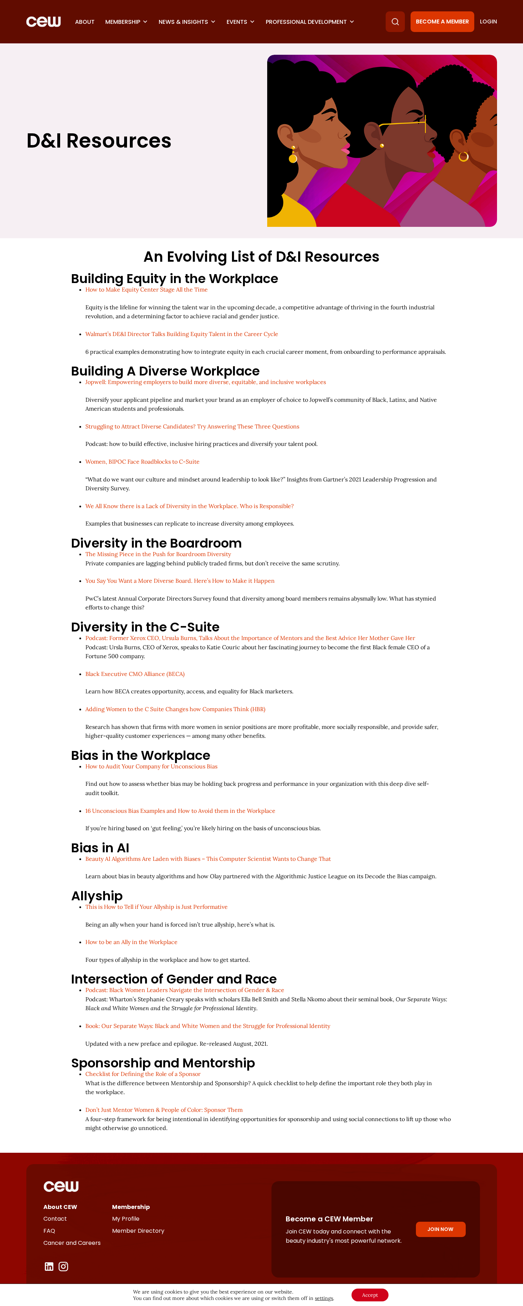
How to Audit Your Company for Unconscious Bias (151, 766)
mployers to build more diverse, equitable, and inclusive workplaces (205, 381)
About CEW (60, 1207)
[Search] (395, 21)
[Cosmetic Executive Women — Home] (43, 21)
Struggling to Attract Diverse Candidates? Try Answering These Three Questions (192, 426)
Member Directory (138, 1231)
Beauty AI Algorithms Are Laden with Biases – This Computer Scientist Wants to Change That (208, 858)
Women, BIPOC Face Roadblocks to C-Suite (142, 461)
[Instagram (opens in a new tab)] (63, 1266)
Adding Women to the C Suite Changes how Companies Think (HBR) (175, 709)
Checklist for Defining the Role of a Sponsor (143, 1073)
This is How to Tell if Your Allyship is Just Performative (156, 906)
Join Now (440, 1229)
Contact (55, 1219)
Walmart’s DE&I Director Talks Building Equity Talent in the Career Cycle (181, 333)
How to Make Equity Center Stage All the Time (146, 289)
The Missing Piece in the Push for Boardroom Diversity (158, 554)
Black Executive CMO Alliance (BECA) (135, 673)
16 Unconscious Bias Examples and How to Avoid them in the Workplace (180, 810)
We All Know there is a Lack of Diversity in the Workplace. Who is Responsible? (189, 506)
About (85, 22)
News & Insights (183, 22)
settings (324, 1298)
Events (237, 22)
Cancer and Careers (72, 1243)
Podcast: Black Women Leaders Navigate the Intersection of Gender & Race (184, 989)
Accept (370, 1295)
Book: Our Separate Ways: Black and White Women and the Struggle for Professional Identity (207, 1025)
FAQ (49, 1231)
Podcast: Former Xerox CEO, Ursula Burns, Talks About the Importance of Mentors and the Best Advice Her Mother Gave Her (250, 637)
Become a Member (442, 21)
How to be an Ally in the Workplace (131, 941)
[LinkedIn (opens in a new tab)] (49, 1266)
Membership (122, 22)
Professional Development (306, 22)
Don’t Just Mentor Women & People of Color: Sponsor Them (164, 1109)
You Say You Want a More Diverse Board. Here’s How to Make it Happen (180, 580)
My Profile (125, 1219)
